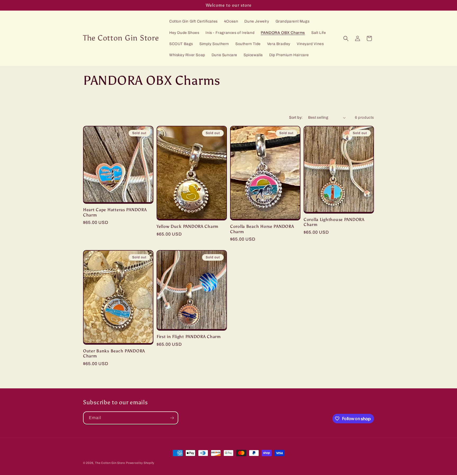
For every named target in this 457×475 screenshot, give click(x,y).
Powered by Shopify (140, 462)
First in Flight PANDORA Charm (189, 336)
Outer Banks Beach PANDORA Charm (114, 353)
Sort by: (296, 117)
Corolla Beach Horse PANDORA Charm (262, 229)
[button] (346, 38)
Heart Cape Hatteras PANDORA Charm (115, 212)
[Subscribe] (172, 417)
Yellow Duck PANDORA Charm (187, 226)
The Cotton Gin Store (110, 462)
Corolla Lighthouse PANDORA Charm (334, 222)
